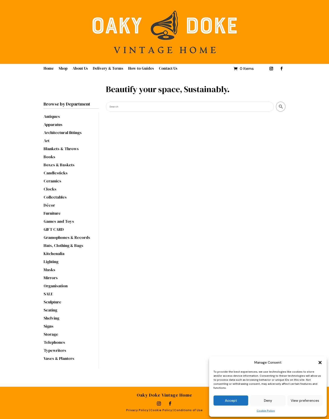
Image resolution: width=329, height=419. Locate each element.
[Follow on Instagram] (271, 68)
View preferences (305, 400)
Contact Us (168, 69)
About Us (80, 69)
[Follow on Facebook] (281, 68)
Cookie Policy (266, 411)
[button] (320, 362)
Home (49, 69)
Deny (268, 400)
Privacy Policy (137, 410)
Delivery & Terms (108, 69)
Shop (63, 69)
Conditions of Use (188, 410)
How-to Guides (141, 69)
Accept (231, 400)
